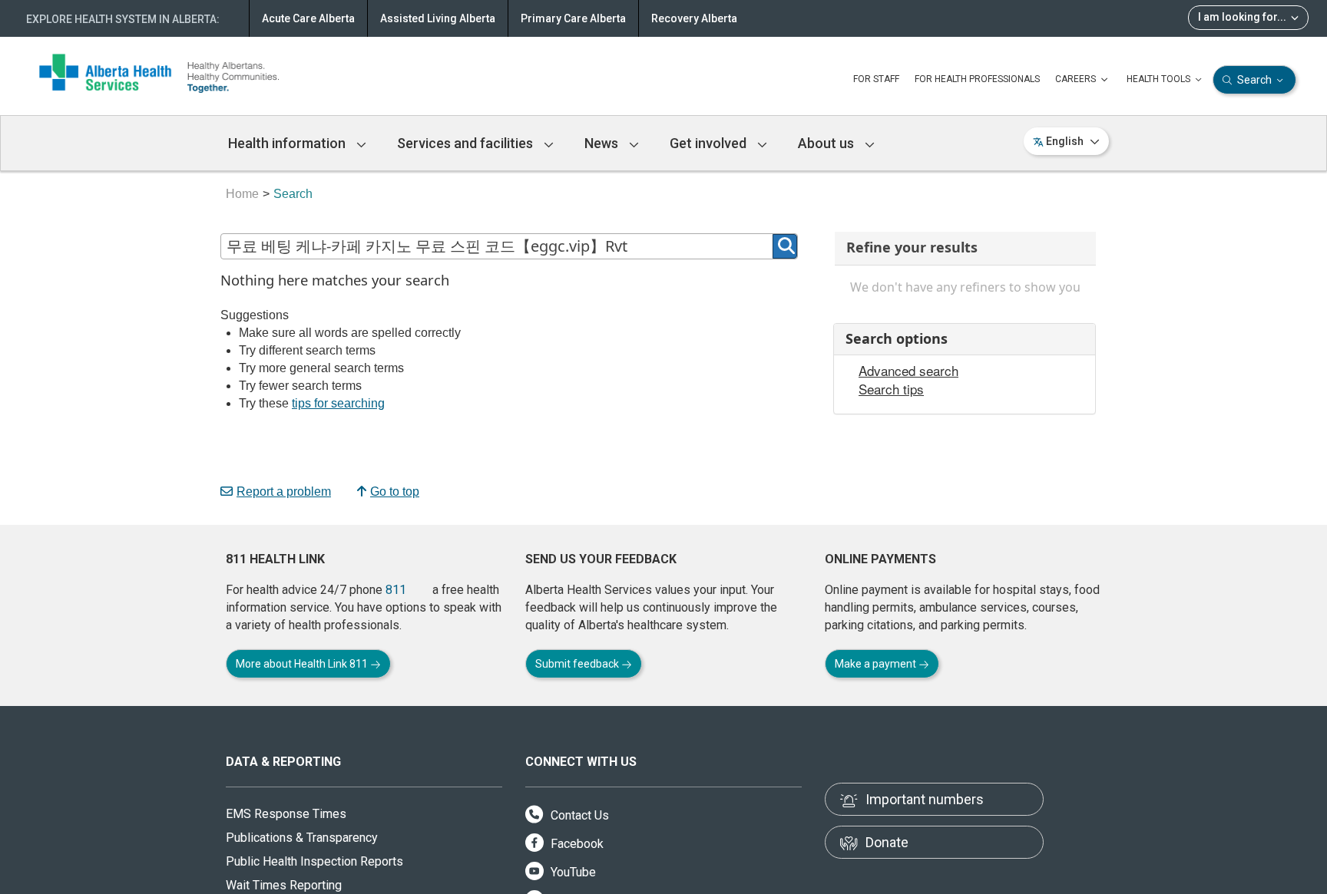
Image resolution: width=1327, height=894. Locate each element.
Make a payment (876, 664)
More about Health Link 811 (303, 664)
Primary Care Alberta (573, 18)
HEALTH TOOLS (1160, 79)
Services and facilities (466, 143)
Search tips (891, 389)
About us (827, 143)
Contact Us (578, 815)
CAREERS (1076, 79)
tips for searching (338, 403)
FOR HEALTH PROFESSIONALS (977, 79)
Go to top (394, 491)
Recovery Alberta (694, 18)
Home (242, 193)
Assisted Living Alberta (437, 18)
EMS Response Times (286, 814)
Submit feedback (578, 664)
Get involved (710, 143)
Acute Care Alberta (308, 18)
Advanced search (908, 370)
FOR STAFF (876, 79)
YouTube (572, 872)
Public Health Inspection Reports (314, 861)
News (602, 143)
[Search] (785, 246)
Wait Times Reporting (284, 885)
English (1065, 141)
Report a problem (284, 491)
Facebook (576, 843)
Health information (288, 143)
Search (1254, 80)
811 (396, 589)
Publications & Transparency (302, 837)
